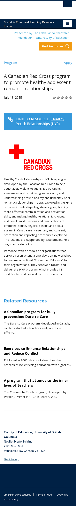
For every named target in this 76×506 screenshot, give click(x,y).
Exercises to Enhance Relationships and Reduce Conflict (34, 351)
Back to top (11, 459)
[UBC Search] (67, 5)
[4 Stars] (66, 97)
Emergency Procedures (17, 494)
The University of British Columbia (28, 8)
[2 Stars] (58, 97)
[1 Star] (54, 97)
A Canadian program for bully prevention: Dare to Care (29, 314)
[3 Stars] (62, 97)
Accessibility (11, 499)
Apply (68, 63)
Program (10, 63)
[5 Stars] (70, 97)
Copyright (62, 494)
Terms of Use (44, 494)
